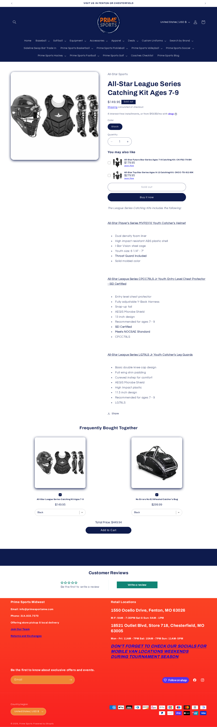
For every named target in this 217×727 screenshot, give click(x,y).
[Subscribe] (70, 680)
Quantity (112, 134)
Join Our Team (20, 629)
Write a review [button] (137, 585)
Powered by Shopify (43, 724)
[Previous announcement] (11, 3)
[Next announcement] (205, 3)
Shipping (112, 107)
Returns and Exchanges (26, 635)
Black (116, 127)
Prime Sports (26, 724)
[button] (14, 22)
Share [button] (115, 413)
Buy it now (147, 197)
